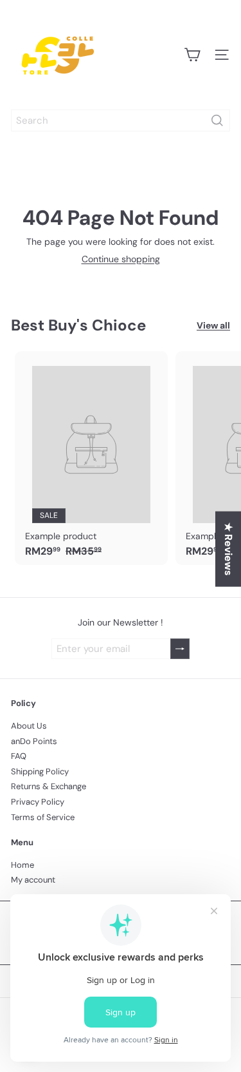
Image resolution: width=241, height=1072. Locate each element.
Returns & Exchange (48, 786)
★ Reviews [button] (228, 549)
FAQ (18, 756)
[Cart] (192, 54)
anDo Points (34, 741)
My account (33, 879)
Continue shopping (121, 259)
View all (213, 325)
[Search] (217, 120)
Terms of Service (43, 817)
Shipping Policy (40, 771)
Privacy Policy (37, 801)
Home (22, 864)
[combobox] (120, 120)
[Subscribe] (180, 649)
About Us (29, 725)
